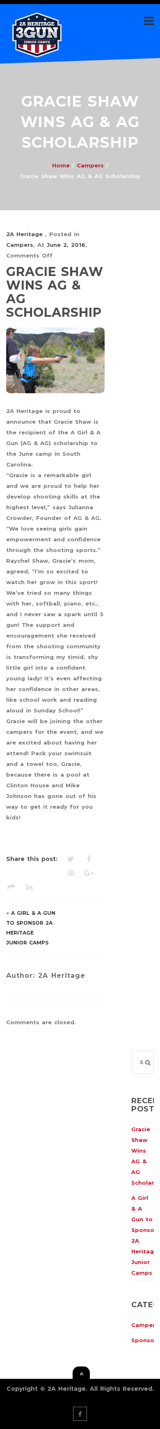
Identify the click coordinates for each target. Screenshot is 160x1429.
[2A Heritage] (37, 52)
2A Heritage (25, 234)
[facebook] (80, 1414)
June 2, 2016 (66, 244)
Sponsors (145, 1340)
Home (61, 165)
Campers (90, 165)
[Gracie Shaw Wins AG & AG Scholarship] (55, 360)
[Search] (148, 1062)
